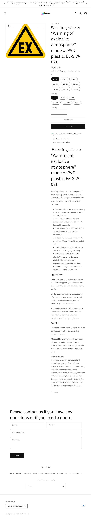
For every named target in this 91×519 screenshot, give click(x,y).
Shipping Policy (62, 473)
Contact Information (23, 473)
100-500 (67, 103)
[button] (4, 13)
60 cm (75, 89)
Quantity (54, 107)
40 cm (55, 89)
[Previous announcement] (4, 3)
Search (11, 473)
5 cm (73, 79)
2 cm (55, 79)
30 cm (75, 84)
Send (17, 456)
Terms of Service (76, 473)
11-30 (72, 98)
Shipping (62, 71)
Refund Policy (50, 473)
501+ (77, 103)
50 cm (65, 89)
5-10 (62, 98)
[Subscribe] (62, 486)
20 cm (65, 84)
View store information (61, 142)
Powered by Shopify (23, 514)
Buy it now (68, 126)
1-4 (54, 98)
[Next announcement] (86, 3)
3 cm (64, 79)
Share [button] (56, 392)
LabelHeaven (14, 514)
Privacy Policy (38, 473)
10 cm (55, 84)
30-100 (55, 103)
